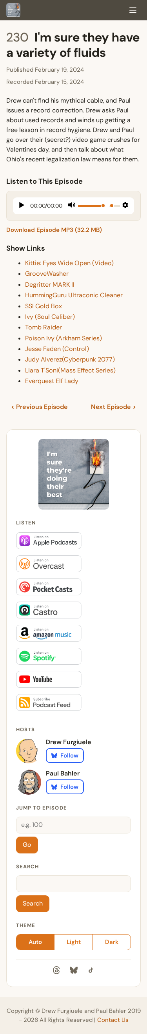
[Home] (13, 10)
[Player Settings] (125, 206)
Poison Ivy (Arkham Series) (63, 338)
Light (74, 942)
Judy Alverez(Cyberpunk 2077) (70, 359)
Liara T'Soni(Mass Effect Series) (70, 370)
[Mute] (71, 206)
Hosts (25, 729)
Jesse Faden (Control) (57, 349)
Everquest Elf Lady (51, 381)
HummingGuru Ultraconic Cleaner (74, 295)
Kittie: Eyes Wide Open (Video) (69, 263)
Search (27, 866)
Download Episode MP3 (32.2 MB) (54, 230)
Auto (35, 942)
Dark (111, 942)
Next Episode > (113, 407)
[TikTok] (91, 972)
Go (27, 845)
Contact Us (113, 1020)
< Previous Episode (39, 407)
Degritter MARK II (49, 284)
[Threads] (56, 972)
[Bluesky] (74, 972)
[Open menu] (133, 10)
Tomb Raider (43, 327)
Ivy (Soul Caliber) (50, 317)
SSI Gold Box (43, 306)
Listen (26, 522)
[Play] (21, 206)
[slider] (91, 206)
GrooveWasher (47, 273)
